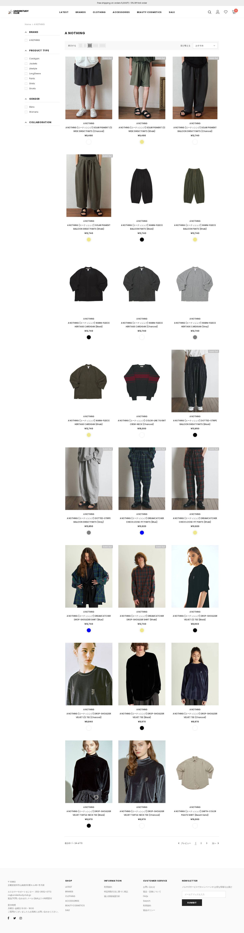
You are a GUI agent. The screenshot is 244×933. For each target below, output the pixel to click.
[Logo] (18, 11)
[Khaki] (141, 141)
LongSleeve (35, 73)
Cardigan (34, 58)
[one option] (141, 434)
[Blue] (141, 532)
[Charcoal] (88, 141)
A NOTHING (39, 24)
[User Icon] (218, 12)
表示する (72, 45)
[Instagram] (21, 918)
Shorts (32, 88)
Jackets (33, 63)
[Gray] (195, 337)
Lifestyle (33, 68)
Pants (32, 78)
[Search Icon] (209, 12)
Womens (33, 111)
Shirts (32, 83)
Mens (32, 106)
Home (28, 24)
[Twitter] (15, 918)
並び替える (185, 45)
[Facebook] (8, 918)
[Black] (141, 239)
